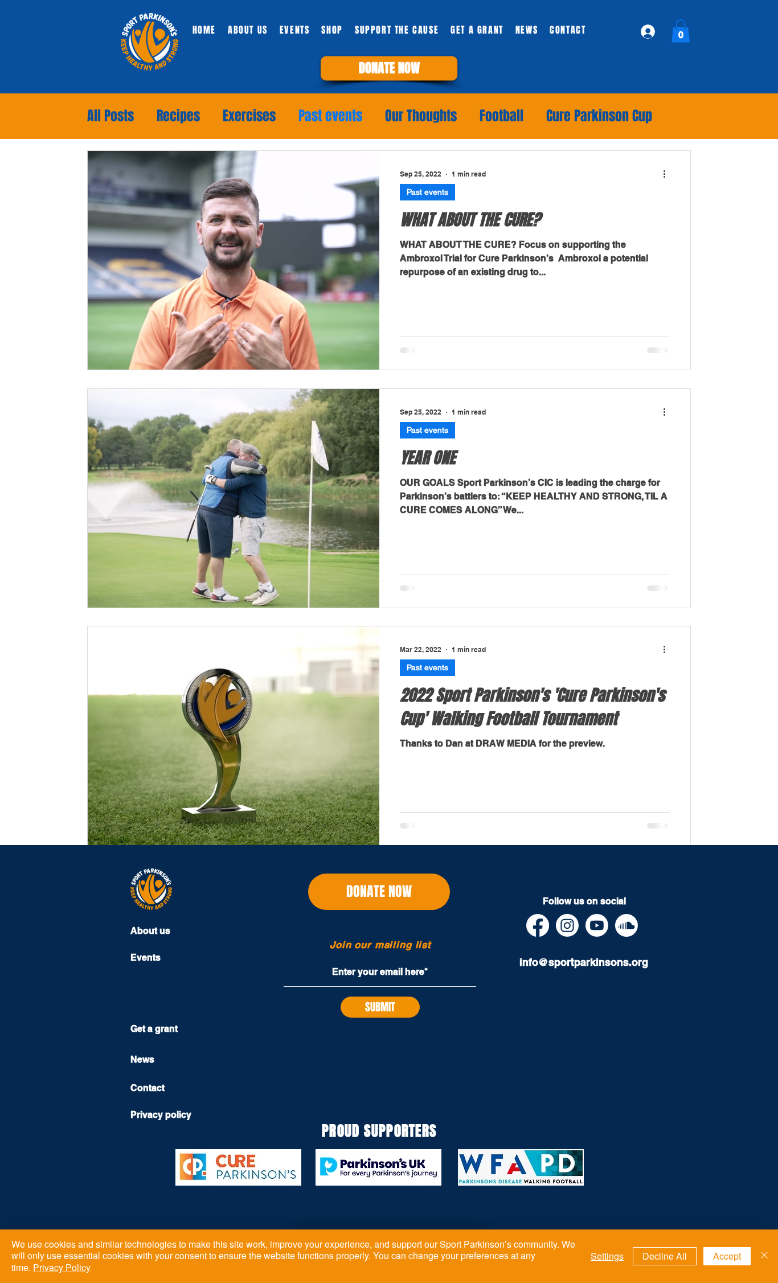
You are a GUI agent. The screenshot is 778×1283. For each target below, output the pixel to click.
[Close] (764, 1256)
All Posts (110, 116)
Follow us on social (584, 901)
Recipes (178, 116)
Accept (727, 1255)
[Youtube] (596, 925)
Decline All (664, 1255)
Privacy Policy (62, 1267)
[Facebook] (537, 925)
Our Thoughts (421, 116)
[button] (389, 68)
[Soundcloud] (626, 925)
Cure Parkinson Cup (599, 116)
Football (501, 116)
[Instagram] (567, 925)
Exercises (249, 116)
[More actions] (668, 174)
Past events (330, 116)
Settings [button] (607, 1255)
